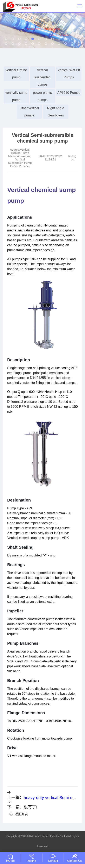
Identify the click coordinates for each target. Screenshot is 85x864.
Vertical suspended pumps (42, 77)
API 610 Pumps (68, 92)
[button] (6, 39)
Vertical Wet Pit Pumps (69, 73)
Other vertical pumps (29, 111)
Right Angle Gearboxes (55, 111)
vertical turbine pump (16, 73)
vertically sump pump (16, 96)
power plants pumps (42, 96)
